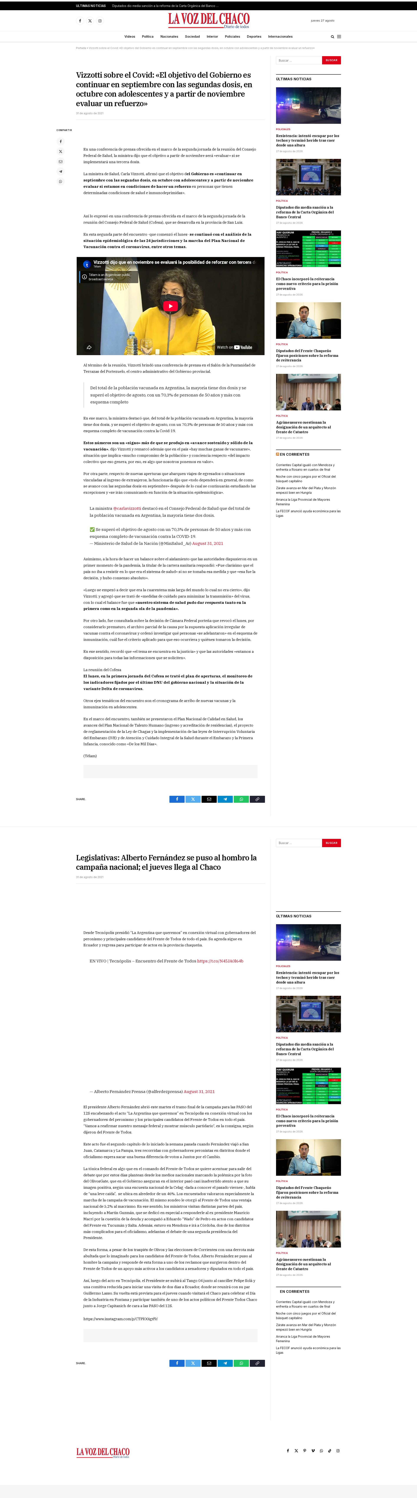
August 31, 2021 (207, 543)
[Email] (60, 161)
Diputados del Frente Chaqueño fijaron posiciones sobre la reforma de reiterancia (307, 356)
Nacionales (169, 36)
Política (148, 36)
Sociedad (192, 36)
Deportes (254, 36)
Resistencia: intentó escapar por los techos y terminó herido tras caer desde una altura (307, 141)
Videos (129, 36)
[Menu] (339, 37)
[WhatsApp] (60, 181)
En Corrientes (294, 454)
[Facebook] (60, 141)
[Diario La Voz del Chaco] (209, 20)
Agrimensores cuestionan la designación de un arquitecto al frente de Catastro (303, 427)
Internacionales (280, 36)
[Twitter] (60, 151)
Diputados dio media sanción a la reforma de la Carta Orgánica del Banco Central (166, 6)
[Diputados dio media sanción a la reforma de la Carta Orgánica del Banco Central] (308, 177)
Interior (212, 36)
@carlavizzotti (127, 508)
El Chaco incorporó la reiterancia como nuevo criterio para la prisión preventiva (307, 284)
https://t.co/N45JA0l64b (220, 961)
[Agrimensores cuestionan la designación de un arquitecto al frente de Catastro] (308, 392)
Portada (81, 48)
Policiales (232, 36)
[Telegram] (60, 171)
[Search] (332, 37)
